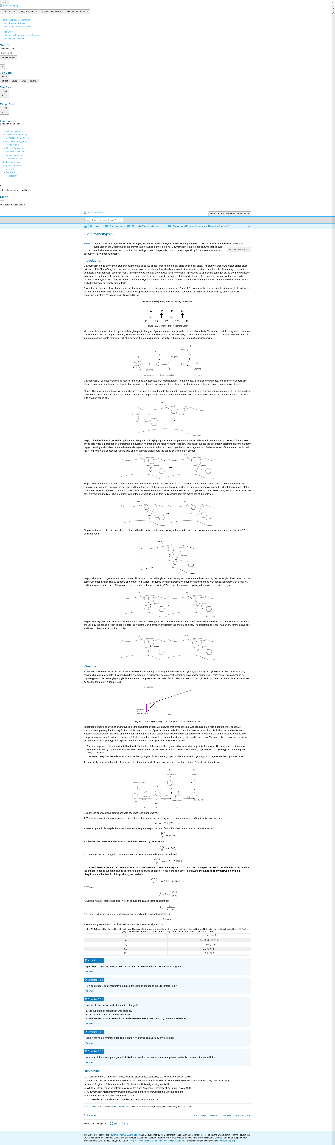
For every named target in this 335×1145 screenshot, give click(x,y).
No (126, 1124)
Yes (115, 1124)
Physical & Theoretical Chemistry (147, 226)
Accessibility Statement (173, 1141)
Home (96, 226)
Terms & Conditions (153, 1141)
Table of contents (239, 249)
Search (88, 220)
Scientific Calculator (15, 152)
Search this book (8, 48)
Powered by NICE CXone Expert (125, 1135)
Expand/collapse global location (249, 226)
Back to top (88, 1115)
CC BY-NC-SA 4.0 (123, 1106)
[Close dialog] (2, 200)
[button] (10, 172)
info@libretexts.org (226, 1141)
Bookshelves (115, 226)
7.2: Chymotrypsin (91, 1106)
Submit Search (9, 57)
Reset (4, 76)
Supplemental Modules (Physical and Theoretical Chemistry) (201, 226)
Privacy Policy (136, 1141)
